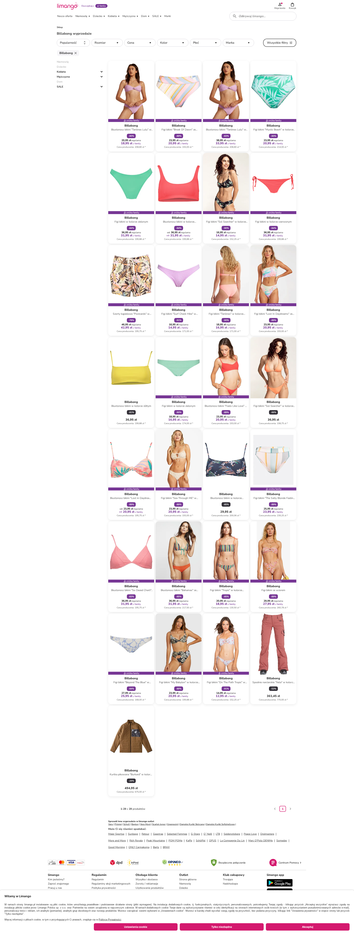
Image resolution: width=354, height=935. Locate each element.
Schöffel (200, 840)
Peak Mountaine (155, 840)
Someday (281, 840)
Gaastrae (158, 834)
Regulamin (98, 879)
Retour (145, 834)
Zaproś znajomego (58, 883)
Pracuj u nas (55, 888)
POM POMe (175, 840)
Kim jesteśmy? (56, 879)
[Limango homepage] (67, 5)
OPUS (212, 840)
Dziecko (183, 888)
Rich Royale (136, 840)
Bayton (134, 824)
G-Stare (195, 834)
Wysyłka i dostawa (146, 879)
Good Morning (116, 847)
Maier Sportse (116, 834)
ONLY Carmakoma (139, 847)
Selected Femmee (177, 834)
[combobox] (262, 16)
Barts (156, 847)
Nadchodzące (230, 883)
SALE (60, 86)
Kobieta (61, 72)
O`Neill (208, 834)
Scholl (126, 824)
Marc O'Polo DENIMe (260, 840)
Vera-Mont (145, 824)
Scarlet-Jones (158, 824)
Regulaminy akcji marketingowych (111, 883)
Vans (110, 824)
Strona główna (187, 879)
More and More (117, 840)
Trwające (228, 879)
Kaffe (189, 840)
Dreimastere (267, 834)
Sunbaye (133, 834)
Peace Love (250, 834)
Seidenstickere (232, 834)
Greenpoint (172, 824)
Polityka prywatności (104, 888)
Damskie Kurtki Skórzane (192, 824)
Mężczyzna (63, 76)
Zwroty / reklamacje (147, 883)
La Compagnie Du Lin (232, 840)
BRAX (166, 847)
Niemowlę (185, 883)
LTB (218, 834)
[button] (292, 5)
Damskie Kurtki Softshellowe (220, 824)
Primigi (118, 824)
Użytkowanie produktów (150, 888)
